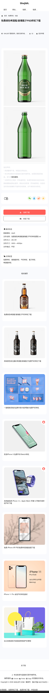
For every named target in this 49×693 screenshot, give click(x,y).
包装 (16, 16)
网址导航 (15, 9)
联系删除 (15, 177)
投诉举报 (41, 33)
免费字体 (36, 9)
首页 (5, 9)
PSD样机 (24, 259)
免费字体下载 (24, 689)
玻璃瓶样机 (15, 259)
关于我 (23, 665)
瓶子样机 (32, 259)
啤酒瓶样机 (7, 262)
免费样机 (26, 9)
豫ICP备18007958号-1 (40, 682)
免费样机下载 (13, 689)
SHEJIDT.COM (19, 682)
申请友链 (34, 689)
